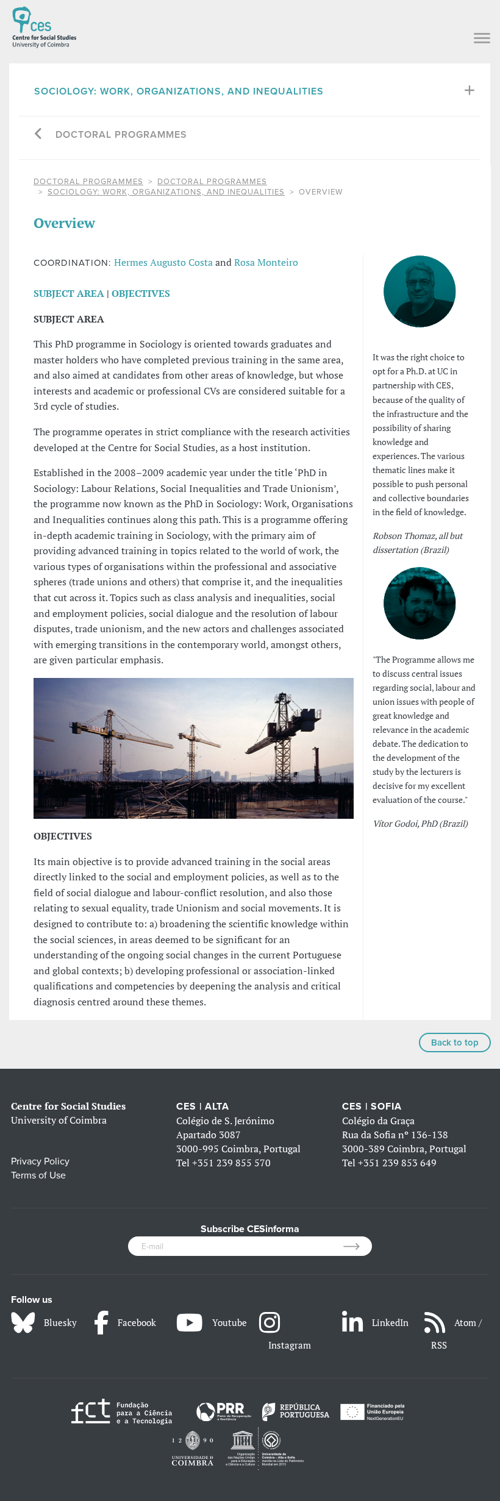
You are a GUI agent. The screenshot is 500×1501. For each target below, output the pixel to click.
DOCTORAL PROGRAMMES (88, 182)
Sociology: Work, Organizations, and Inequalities (179, 91)
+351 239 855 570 (231, 1162)
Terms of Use (38, 1175)
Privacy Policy (40, 1161)
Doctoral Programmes (121, 135)
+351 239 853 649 (397, 1162)
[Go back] (38, 135)
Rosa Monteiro (266, 262)
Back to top (455, 1042)
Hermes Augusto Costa (163, 262)
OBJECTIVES (141, 293)
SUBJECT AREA (69, 293)
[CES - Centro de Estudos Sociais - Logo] (44, 25)
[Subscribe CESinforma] (357, 1246)
